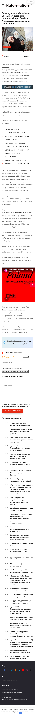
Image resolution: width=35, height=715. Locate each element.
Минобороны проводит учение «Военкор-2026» (21, 509)
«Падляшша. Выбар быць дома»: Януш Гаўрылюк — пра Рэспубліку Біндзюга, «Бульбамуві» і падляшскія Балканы (21, 580)
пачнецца (5, 67)
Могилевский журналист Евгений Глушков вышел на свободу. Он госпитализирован (21, 634)
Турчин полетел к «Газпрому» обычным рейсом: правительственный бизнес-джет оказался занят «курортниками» (21, 518)
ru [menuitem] (28, 1)
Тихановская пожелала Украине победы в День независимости (19, 552)
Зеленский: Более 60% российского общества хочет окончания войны (20, 626)
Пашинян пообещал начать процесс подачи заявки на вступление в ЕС (20, 529)
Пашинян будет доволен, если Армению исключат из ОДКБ (21, 480)
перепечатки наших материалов (12, 692)
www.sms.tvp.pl (18, 213)
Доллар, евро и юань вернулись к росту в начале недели (20, 465)
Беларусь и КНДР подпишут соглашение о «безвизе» (20, 602)
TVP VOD (26, 98)
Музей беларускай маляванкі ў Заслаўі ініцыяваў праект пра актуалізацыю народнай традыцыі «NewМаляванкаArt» (21, 643)
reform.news (7, 56)
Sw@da (18, 73)
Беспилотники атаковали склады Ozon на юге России (20, 590)
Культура (7, 47)
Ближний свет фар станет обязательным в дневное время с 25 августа (19, 537)
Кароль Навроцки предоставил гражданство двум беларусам (21, 618)
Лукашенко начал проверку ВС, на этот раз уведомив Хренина (20, 473)
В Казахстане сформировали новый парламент (20, 565)
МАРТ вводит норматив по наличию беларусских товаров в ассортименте (21, 440)
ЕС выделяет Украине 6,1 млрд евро (21, 544)
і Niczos (24, 73)
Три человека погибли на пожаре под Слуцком (19, 657)
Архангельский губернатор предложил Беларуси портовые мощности (20, 456)
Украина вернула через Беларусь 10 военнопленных (20, 424)
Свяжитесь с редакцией (14, 353)
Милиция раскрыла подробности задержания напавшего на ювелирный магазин (19, 501)
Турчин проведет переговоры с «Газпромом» (21, 559)
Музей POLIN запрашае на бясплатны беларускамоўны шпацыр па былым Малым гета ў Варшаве (20, 610)
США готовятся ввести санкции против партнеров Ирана (21, 596)
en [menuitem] (32, 1)
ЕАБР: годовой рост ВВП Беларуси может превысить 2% (21, 571)
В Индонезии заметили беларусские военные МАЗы (20, 651)
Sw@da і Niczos (7, 362)
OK (20, 713)
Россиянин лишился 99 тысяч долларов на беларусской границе (21, 432)
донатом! (25, 357)
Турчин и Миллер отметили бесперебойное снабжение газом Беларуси (20, 448)
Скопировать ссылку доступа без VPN (15, 371)
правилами (15, 689)
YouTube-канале (17, 104)
